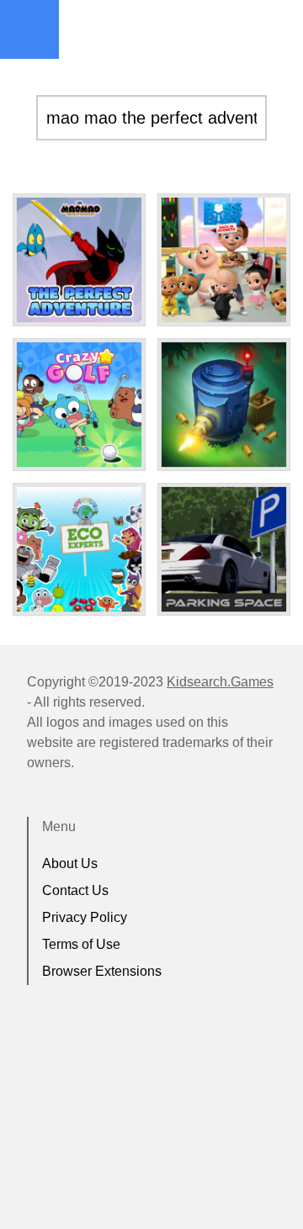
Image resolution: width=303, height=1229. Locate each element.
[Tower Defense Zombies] (224, 404)
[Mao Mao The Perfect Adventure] (79, 260)
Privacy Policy (84, 917)
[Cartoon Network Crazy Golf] (79, 404)
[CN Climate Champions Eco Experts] (79, 549)
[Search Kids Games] (275, 30)
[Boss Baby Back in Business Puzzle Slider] (224, 260)
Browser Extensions (102, 971)
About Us (70, 863)
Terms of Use (81, 944)
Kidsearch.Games (220, 682)
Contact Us (75, 890)
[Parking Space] (224, 549)
